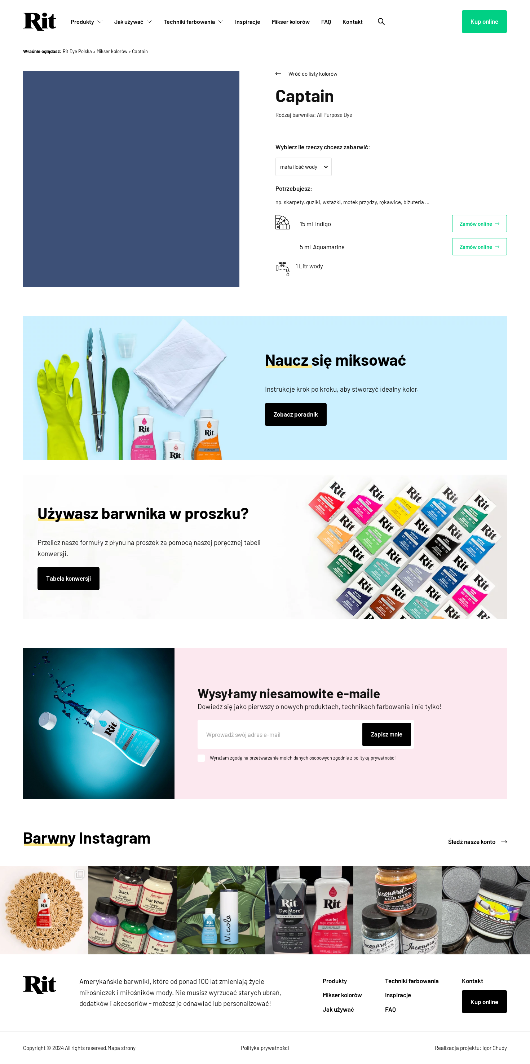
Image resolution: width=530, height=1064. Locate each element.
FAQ (326, 21)
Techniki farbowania (189, 21)
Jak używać (128, 21)
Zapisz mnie (386, 734)
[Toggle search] (381, 21)
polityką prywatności (374, 758)
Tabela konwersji (68, 578)
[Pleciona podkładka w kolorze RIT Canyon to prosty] (44, 910)
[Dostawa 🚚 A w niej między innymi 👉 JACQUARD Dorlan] (486, 910)
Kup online (484, 21)
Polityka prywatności (265, 1048)
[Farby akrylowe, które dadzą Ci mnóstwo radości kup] (132, 910)
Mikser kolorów (291, 21)
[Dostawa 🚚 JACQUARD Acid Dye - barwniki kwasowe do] (397, 910)
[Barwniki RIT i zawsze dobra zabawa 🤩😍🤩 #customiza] (309, 910)
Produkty (82, 21)
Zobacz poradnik (296, 414)
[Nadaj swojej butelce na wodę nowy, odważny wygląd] (221, 910)
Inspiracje (247, 21)
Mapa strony (121, 1048)
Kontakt (353, 21)
